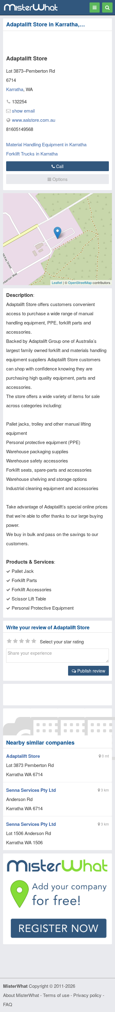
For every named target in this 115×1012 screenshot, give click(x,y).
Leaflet (57, 282)
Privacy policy (87, 995)
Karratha (14, 89)
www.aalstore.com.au (33, 120)
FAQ (7, 1004)
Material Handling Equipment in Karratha (46, 144)
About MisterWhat (21, 995)
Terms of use (56, 995)
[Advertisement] (51, 41)
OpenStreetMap (80, 282)
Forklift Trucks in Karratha (32, 153)
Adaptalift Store (23, 756)
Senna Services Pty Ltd (31, 790)
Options (59, 179)
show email (23, 110)
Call (59, 166)
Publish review (90, 671)
